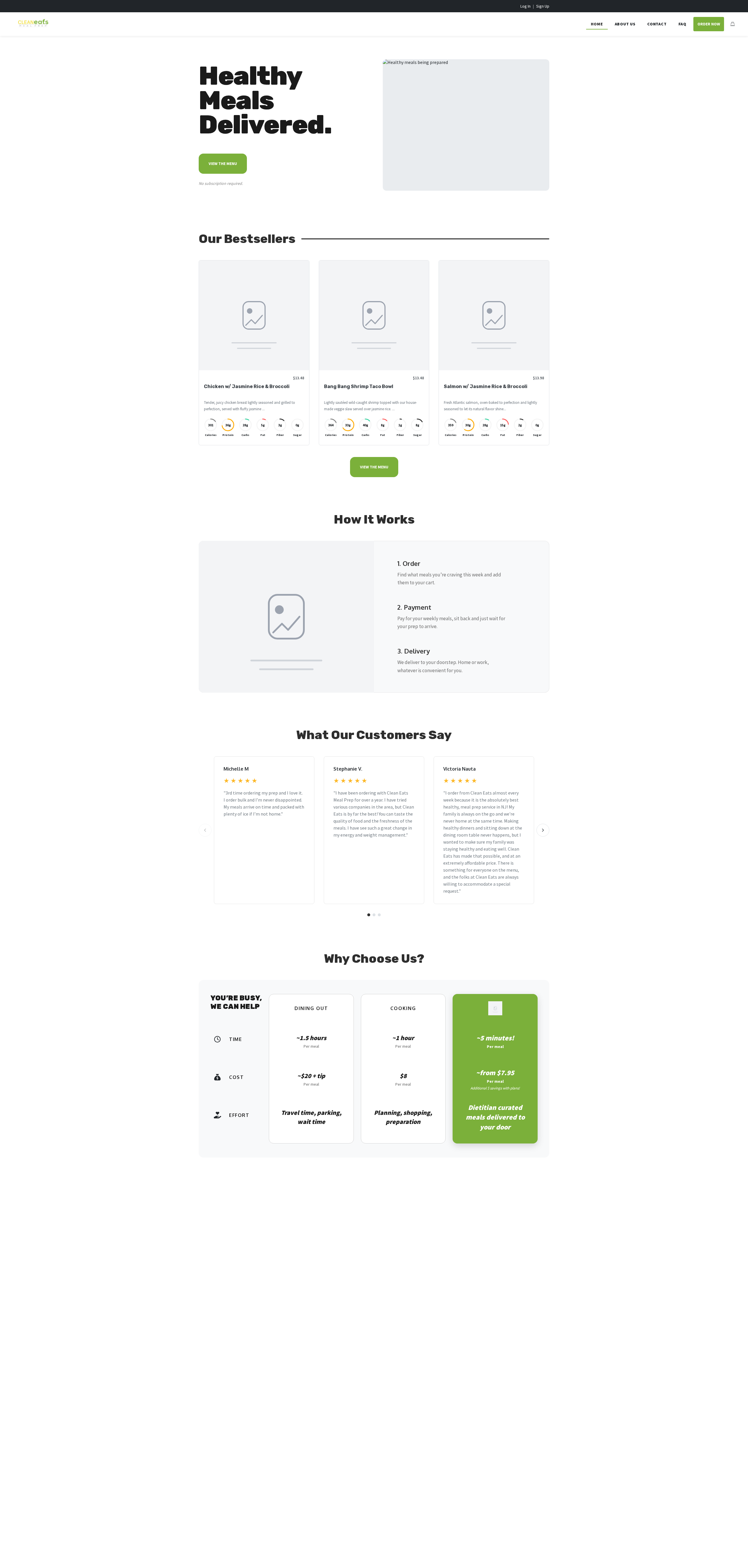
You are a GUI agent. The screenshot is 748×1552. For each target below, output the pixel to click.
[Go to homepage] (31, 27)
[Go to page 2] (374, 914)
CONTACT (657, 24)
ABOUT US (625, 24)
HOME (597, 24)
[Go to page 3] (379, 914)
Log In (525, 6)
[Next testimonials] (542, 830)
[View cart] (732, 24)
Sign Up (542, 6)
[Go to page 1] (368, 914)
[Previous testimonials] (205, 830)
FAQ (682, 24)
